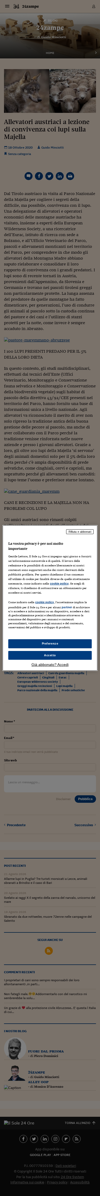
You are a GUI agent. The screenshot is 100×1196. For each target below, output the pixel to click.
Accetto (50, 655)
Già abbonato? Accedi (50, 664)
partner (67, 607)
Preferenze (50, 643)
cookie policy (59, 583)
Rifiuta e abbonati (80, 531)
